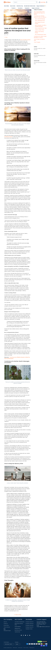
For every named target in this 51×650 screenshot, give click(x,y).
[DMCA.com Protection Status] (42, 642)
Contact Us (6, 623)
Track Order (42, 2)
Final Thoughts (37, 42)
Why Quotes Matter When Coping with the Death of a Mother (39, 13)
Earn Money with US (18, 630)
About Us (5, 621)
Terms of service (25, 647)
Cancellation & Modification (19, 621)
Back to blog (18, 614)
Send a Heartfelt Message (40, 18)
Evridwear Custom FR (29, 627)
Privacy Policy (6, 625)
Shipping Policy (17, 628)
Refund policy (15, 647)
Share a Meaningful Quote (40, 20)
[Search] (37, 2)
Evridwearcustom (8, 136)
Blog (4, 628)
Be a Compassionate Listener (40, 34)
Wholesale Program (7, 630)
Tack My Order (17, 631)
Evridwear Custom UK (29, 623)
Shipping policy (31, 647)
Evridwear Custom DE (29, 625)
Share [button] (6, 37)
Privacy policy (20, 647)
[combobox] (25, 2)
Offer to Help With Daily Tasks (41, 28)
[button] (42, 6)
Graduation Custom (29, 628)
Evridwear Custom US (29, 621)
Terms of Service (7, 627)
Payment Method (18, 626)
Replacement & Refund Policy (19, 624)
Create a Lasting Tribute (39, 29)
